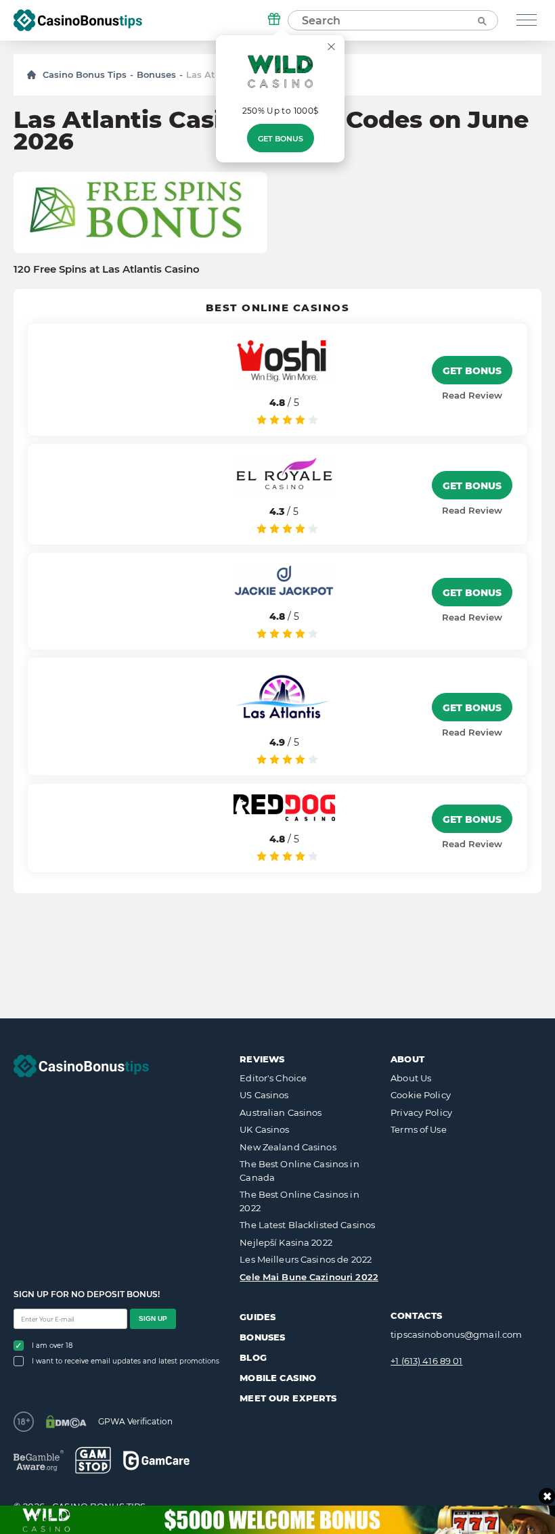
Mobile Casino (278, 1377)
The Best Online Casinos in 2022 (299, 1201)
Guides (257, 1316)
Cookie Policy (421, 1094)
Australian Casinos (280, 1112)
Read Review (472, 395)
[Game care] (156, 1460)
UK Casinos (264, 1129)
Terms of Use (419, 1129)
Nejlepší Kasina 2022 (286, 1242)
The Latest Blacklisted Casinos (307, 1224)
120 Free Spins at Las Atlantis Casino (107, 269)
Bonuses (156, 74)
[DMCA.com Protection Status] (66, 1421)
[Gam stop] (93, 1460)
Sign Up (153, 1318)
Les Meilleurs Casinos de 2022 (306, 1259)
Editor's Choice (273, 1078)
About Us (411, 1078)
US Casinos (264, 1094)
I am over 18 (52, 1345)
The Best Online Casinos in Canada (299, 1170)
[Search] (481, 20)
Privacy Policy (421, 1112)
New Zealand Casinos (288, 1147)
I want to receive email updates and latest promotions (125, 1361)
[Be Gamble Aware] (39, 1460)
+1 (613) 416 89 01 (426, 1360)
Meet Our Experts (288, 1398)
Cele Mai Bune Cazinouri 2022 (309, 1276)
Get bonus (280, 138)
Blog (253, 1357)
